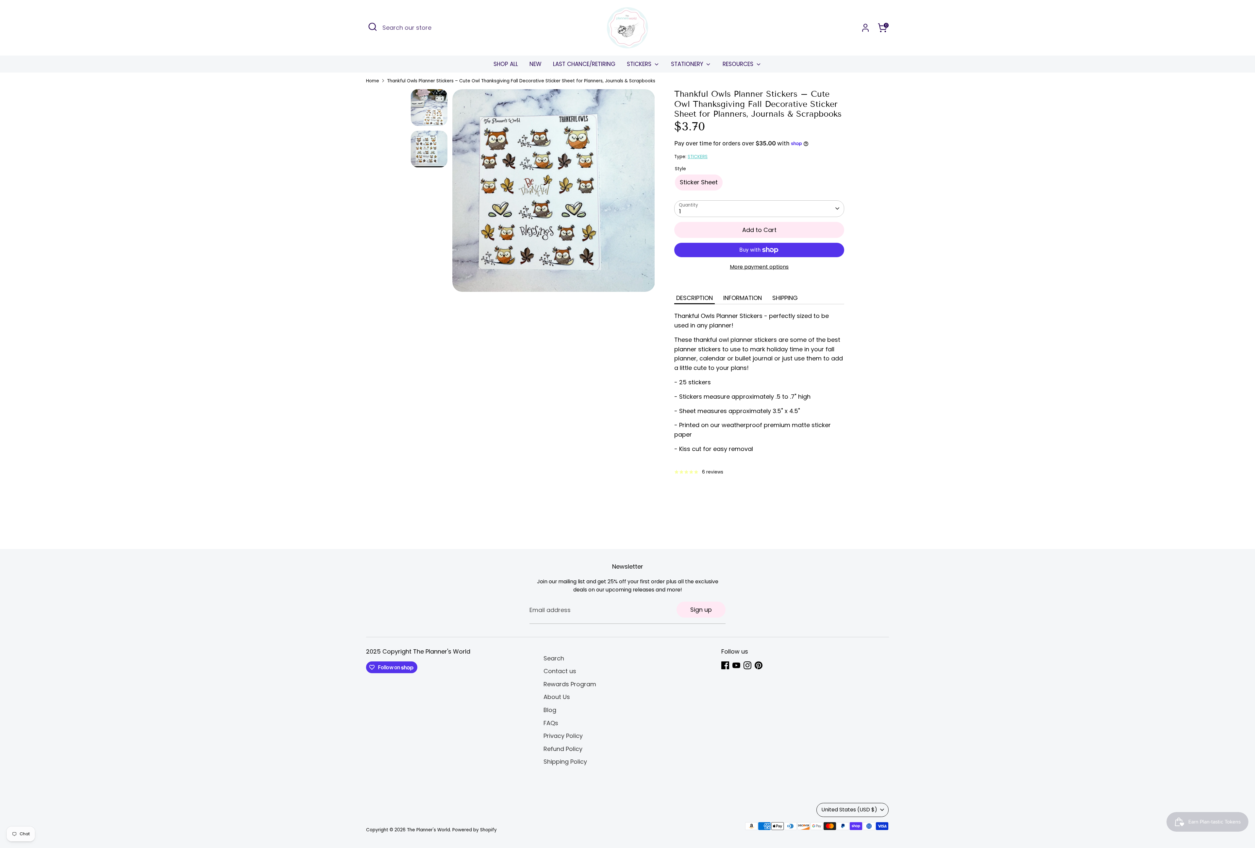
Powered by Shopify (474, 830)
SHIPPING (785, 298)
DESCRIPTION (694, 298)
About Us (557, 697)
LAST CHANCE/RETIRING (584, 64)
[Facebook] (725, 665)
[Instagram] (747, 665)
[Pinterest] (758, 665)
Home (372, 81)
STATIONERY (688, 64)
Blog (550, 710)
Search (554, 658)
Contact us (560, 671)
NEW (535, 64)
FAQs (551, 723)
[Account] (865, 27)
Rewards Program (570, 684)
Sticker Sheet (699, 182)
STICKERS (640, 64)
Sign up (701, 610)
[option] (553, 193)
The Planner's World (428, 830)
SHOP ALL (506, 64)
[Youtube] (736, 665)
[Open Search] (372, 26)
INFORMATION (742, 298)
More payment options (759, 267)
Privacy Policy (563, 736)
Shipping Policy (565, 761)
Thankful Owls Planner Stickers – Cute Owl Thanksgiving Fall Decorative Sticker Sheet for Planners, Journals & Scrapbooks (521, 81)
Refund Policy (563, 749)
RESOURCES (739, 64)
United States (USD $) (849, 809)
